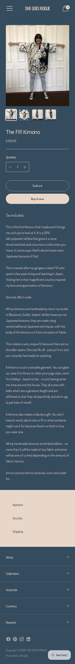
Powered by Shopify (17, 655)
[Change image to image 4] (50, 114)
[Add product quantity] (10, 167)
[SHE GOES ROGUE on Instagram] (21, 640)
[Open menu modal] (9, 8)
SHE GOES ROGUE (37, 650)
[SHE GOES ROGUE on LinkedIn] (28, 640)
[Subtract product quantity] (25, 167)
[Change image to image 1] (11, 114)
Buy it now (37, 199)
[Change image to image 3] (37, 114)
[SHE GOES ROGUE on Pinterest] (15, 640)
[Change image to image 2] (24, 114)
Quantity (11, 157)
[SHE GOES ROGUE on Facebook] (8, 640)
